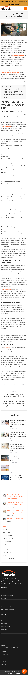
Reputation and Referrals (10, 96)
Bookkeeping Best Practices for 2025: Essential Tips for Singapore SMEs (18, 458)
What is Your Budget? (10, 92)
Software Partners (5, 632)
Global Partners (4, 629)
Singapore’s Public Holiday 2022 (8, 606)
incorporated (7, 347)
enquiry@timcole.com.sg (6, 658)
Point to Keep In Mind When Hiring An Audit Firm (14, 88)
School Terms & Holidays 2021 (7, 609)
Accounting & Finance (13, 384)
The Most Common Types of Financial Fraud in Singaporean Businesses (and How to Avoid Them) (17, 447)
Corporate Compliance (8, 535)
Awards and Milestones (6, 635)
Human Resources (7, 541)
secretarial (9, 580)
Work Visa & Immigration (8, 558)
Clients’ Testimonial (5, 626)
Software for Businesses (8, 552)
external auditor (7, 289)
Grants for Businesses (8, 538)
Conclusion (5, 97)
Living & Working (4, 603)
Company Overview (5, 617)
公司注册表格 (4, 598)
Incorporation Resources (8, 546)
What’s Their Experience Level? (12, 89)
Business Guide (6, 532)
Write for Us (4, 587)
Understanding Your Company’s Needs (13, 91)
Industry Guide (6, 549)
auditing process (7, 126)
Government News (5, 601)
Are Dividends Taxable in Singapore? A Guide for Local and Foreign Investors (18, 468)
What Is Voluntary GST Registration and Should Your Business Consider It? (17, 477)
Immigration (5, 544)
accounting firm (17, 580)
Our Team (3, 620)
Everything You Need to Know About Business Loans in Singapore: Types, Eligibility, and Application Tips (18, 435)
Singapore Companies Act (18, 55)
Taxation (3, 209)
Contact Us (3, 637)
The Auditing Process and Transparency (14, 94)
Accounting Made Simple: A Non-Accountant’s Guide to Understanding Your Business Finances (18, 423)
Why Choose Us (4, 623)
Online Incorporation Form (7, 595)
